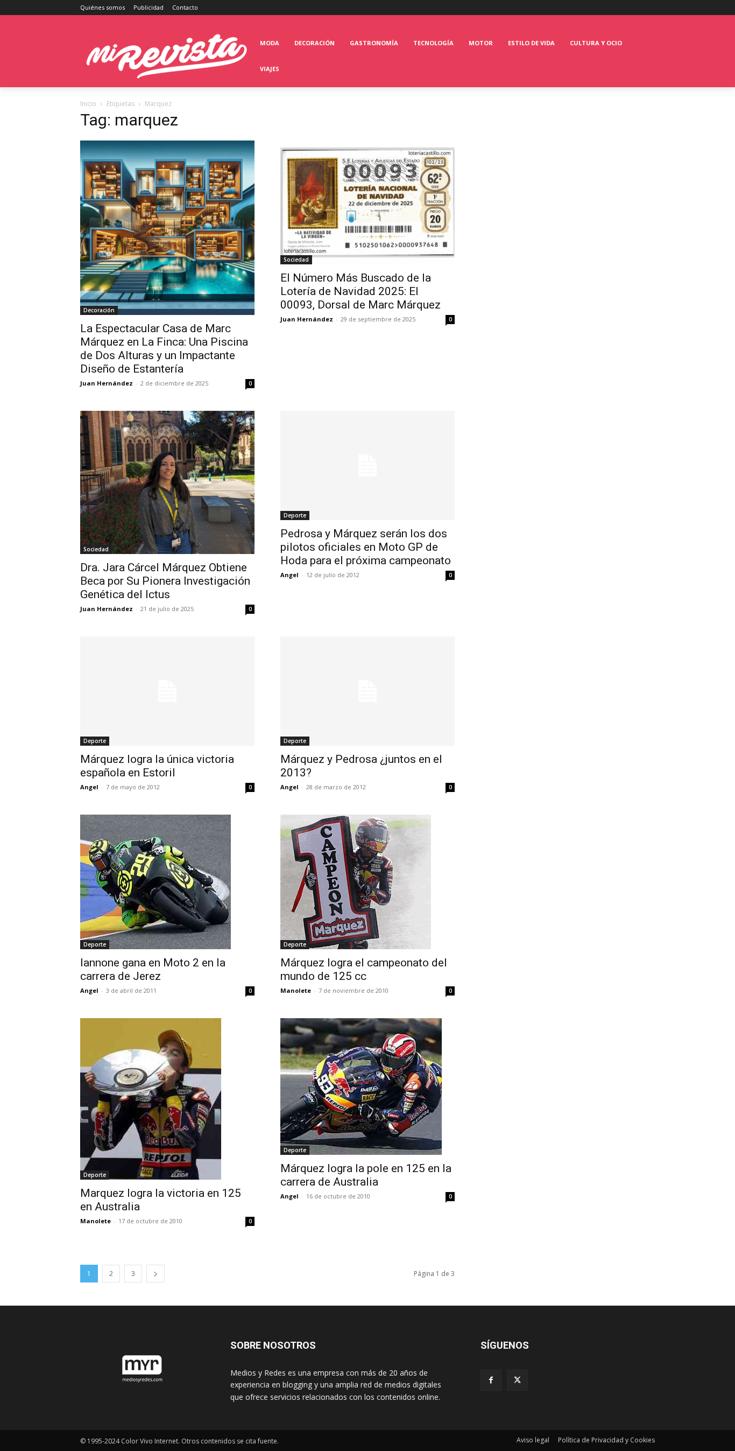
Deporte (295, 515)
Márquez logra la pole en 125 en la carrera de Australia (365, 1175)
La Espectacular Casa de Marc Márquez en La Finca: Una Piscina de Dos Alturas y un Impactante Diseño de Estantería (164, 348)
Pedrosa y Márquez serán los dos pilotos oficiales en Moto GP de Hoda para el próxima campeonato (365, 547)
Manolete (295, 990)
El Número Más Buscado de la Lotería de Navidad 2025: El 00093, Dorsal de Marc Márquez (360, 291)
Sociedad (296, 259)
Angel (289, 575)
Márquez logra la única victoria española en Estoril (157, 766)
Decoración (99, 310)
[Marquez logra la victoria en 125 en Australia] (167, 1099)
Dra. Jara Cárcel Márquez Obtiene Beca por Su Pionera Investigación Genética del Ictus (165, 581)
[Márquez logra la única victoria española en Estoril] (167, 691)
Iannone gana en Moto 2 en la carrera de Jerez (152, 969)
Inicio (88, 103)
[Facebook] (490, 1380)
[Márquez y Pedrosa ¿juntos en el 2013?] (367, 691)
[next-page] (155, 1273)
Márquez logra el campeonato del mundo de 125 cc (363, 969)
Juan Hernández (106, 383)
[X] (517, 1380)
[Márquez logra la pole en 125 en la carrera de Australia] (367, 1086)
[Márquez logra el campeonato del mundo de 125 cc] (367, 882)
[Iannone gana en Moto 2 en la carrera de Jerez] (167, 882)
